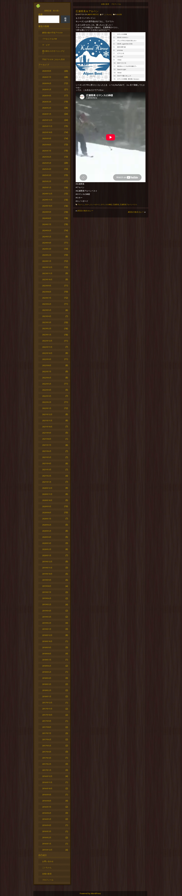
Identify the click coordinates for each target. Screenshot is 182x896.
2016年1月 (46, 843)
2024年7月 (46, 224)
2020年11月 (47, 494)
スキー (87, 204)
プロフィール (116, 4)
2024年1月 (46, 261)
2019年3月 (46, 617)
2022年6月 (46, 377)
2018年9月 (46, 647)
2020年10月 (47, 500)
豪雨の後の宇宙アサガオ (52, 32)
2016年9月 (46, 794)
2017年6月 (46, 739)
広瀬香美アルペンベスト (128, 204)
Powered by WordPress (90, 893)
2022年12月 (47, 340)
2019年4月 (46, 610)
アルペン (80, 204)
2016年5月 (46, 819)
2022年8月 (46, 365)
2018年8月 (46, 653)
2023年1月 (46, 334)
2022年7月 (46, 371)
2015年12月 (47, 849)
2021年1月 (46, 482)
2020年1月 (46, 555)
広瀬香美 (116, 204)
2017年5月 (46, 745)
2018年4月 (46, 678)
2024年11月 (47, 199)
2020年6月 (46, 525)
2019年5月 (46, 604)
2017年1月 (46, 770)
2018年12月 (47, 635)
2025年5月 (46, 163)
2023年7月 (46, 298)
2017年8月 (46, 727)
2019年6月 (46, 598)
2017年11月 (47, 708)
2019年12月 (47, 561)
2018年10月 (47, 641)
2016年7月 (46, 807)
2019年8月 (46, 586)
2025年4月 (46, 169)
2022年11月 (47, 347)
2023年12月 (47, 267)
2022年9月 (46, 359)
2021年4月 (46, 463)
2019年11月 (47, 567)
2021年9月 (46, 432)
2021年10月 (47, 426)
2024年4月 (46, 242)
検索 (40, 14)
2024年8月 (46, 218)
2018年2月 (46, 690)
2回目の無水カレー (85, 210)
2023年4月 (46, 316)
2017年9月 (46, 721)
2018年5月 (46, 672)
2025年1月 (46, 187)
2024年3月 (46, 249)
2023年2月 (46, 328)
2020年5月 (46, 531)
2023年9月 (46, 285)
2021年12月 (47, 414)
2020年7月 (46, 518)
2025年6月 (46, 157)
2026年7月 (46, 77)
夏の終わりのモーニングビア (53, 52)
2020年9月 (46, 506)
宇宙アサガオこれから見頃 (53, 59)
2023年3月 (46, 322)
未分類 (119, 14)
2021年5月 (46, 457)
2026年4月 (46, 95)
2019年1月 (46, 629)
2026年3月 (46, 101)
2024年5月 (46, 236)
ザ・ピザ (46, 45)
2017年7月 (46, 733)
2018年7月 (46, 659)
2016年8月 (46, 800)
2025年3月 (46, 175)
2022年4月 (46, 390)
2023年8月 (46, 291)
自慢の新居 (105, 4)
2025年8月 (46, 144)
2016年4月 (46, 825)
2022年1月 (46, 408)
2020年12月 (47, 488)
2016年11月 (47, 782)
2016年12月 (47, 776)
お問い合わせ (47, 861)
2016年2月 (46, 837)
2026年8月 (46, 71)
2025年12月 (47, 120)
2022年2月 (46, 402)
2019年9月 (46, 580)
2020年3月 (46, 543)
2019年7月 (46, 592)
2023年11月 (47, 273)
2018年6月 (46, 666)
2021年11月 (47, 420)
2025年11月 (47, 126)
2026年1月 (46, 114)
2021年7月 (46, 445)
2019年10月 (47, 574)
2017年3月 (46, 758)
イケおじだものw (49, 38)
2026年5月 (46, 89)
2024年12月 (47, 193)
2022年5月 (46, 383)
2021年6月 (46, 451)
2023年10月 (47, 279)
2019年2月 (46, 623)
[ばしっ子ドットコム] (38, 7)
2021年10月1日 (93, 14)
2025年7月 (46, 150)
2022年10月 (47, 353)
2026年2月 (46, 108)
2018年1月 (46, 696)
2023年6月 (46, 304)
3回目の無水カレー (136, 212)
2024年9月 (46, 212)
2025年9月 (46, 138)
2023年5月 (46, 310)
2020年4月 (46, 537)
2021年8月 (46, 439)
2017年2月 (46, 764)
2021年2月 (46, 476)
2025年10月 (47, 132)
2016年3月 (46, 831)
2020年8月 (46, 512)
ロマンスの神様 (106, 204)
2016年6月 (46, 813)
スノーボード (95, 204)
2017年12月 (47, 702)
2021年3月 (46, 469)
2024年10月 (47, 206)
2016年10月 (47, 788)
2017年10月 (47, 715)
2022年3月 (46, 396)
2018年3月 (46, 684)
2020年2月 (46, 549)
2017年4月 (46, 751)
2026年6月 (46, 83)
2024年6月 (46, 230)
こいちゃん (108, 14)
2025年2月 (46, 181)
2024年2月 (46, 255)
